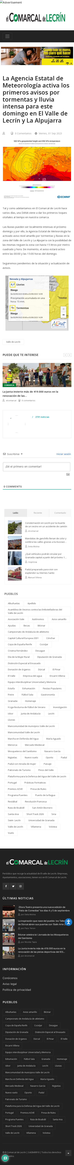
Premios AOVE (15, 788)
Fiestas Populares (52, 688)
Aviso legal (10, 984)
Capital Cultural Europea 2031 (23, 638)
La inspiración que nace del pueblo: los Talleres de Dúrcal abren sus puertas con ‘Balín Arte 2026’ (44, 922)
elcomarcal (11, 400)
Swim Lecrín (14, 820)
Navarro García (52, 751)
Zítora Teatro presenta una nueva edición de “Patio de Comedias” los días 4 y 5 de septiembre (44, 909)
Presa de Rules (38, 788)
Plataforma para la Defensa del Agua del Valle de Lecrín (37, 776)
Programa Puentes (18, 795)
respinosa (32, 562)
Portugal (12, 782)
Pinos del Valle (46, 770)
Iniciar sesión (63, 454)
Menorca (12, 744)
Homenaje (30, 701)
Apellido (32, 603)
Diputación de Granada (49, 656)
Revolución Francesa (36, 801)
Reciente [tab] (38, 512)
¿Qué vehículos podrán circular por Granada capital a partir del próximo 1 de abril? (45, 555)
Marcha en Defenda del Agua (23, 738)
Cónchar (50, 638)
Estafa (11, 688)
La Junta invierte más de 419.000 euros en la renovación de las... (30, 393)
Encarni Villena (57, 675)
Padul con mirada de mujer (22, 763)
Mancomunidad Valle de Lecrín (24, 732)
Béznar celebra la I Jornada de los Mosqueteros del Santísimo (43, 936)
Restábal (12, 801)
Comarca (9, 385)
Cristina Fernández (18, 650)
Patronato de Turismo (19, 770)
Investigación (60, 707)
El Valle (11, 675)
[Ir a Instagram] (20, 886)
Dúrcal (41, 669)
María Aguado (53, 738)
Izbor (10, 713)
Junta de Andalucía (30, 713)
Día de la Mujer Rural (19, 656)
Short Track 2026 (35, 814)
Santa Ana (13, 814)
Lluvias (11, 719)
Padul (64, 757)
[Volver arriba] (68, 1153)
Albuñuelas (14, 603)
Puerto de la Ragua (45, 795)
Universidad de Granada (41, 820)
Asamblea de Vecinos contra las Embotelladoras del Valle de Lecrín (35, 611)
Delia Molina (33, 546)
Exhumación (28, 688)
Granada (12, 701)
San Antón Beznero (42, 807)
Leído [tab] (15, 512)
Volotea (53, 826)
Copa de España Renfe (20, 644)
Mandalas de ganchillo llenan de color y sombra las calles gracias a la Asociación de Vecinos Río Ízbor (46, 540)
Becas (27, 625)
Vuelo (11, 832)
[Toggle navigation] (7, 36)
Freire (11, 694)
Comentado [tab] (60, 512)
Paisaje (47, 763)
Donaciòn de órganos (19, 669)
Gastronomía (48, 694)
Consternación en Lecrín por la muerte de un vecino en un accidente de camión (46, 524)
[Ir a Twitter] (13, 886)
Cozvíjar (44, 644)
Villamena (36, 826)
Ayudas (12, 625)
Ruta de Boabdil (16, 807)
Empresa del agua (32, 675)
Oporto (49, 757)
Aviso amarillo (59, 619)
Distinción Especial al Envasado (24, 663)
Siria (53, 814)
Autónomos (38, 619)
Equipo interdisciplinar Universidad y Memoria (32, 682)
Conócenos (10, 978)
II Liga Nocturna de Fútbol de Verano (26, 707)
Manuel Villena (35, 577)
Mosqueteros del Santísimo (22, 751)
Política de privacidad (17, 989)
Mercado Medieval (34, 744)
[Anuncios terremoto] (37, 56)
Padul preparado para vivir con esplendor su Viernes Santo (41, 571)
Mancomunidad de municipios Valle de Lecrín (31, 726)
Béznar (41, 625)
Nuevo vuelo (31, 757)
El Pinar (56, 669)
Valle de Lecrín (13, 341)
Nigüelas (12, 757)
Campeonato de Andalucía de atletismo (28, 631)
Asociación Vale (16, 619)
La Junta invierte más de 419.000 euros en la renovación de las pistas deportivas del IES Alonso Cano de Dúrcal (41, 950)
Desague (40, 650)
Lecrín (51, 713)
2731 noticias (42, 417)
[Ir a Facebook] (6, 886)
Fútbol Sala (27, 694)
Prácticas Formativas (35, 782)
